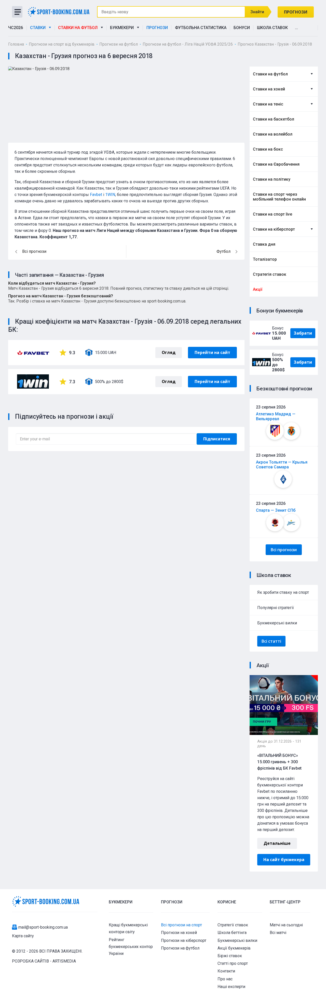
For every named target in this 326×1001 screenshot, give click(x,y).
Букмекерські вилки (277, 623)
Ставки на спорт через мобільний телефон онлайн (279, 197)
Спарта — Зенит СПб (275, 510)
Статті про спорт (233, 963)
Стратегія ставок (269, 274)
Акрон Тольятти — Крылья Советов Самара (281, 464)
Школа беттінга (232, 932)
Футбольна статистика (200, 27)
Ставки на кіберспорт (274, 229)
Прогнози (295, 12)
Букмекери (123, 27)
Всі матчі (278, 932)
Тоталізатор (265, 259)
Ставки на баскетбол (273, 119)
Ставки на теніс (268, 104)
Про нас (225, 979)
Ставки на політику (271, 179)
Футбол (223, 251)
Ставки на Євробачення (276, 164)
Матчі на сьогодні (286, 925)
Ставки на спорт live (272, 214)
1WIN (110, 194)
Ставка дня (264, 244)
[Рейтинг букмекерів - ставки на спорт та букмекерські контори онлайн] (60, 11)
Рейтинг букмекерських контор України (131, 946)
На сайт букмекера (283, 859)
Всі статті (271, 641)
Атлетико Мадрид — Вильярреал (275, 416)
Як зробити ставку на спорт (283, 592)
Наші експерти (231, 986)
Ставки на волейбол (272, 134)
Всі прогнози (284, 549)
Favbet (96, 194)
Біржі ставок (230, 955)
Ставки (39, 27)
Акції (257, 289)
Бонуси (242, 27)
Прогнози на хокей (179, 932)
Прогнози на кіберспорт (183, 940)
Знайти (257, 11)
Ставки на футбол (79, 27)
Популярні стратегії (275, 607)
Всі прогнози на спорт (181, 925)
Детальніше (277, 843)
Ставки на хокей (269, 89)
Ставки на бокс (268, 149)
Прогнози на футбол (180, 948)
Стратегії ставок (233, 925)
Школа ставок (272, 27)
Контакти (226, 971)
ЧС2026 (15, 27)
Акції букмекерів (234, 948)
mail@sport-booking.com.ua (43, 927)
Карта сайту (23, 935)
